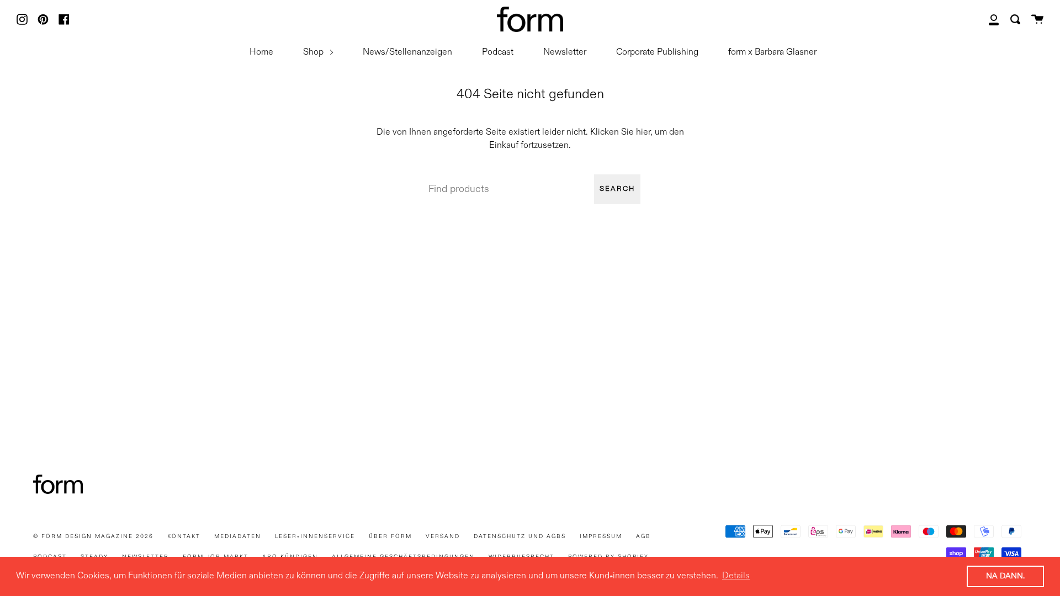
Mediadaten (237, 536)
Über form (390, 536)
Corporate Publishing (657, 52)
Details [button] (736, 576)
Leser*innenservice (315, 536)
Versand (443, 536)
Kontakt (183, 536)
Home (261, 52)
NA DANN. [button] (1005, 576)
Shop (314, 52)
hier (643, 132)
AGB (643, 536)
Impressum (601, 536)
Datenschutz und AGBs (520, 536)
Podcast (497, 52)
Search (617, 189)
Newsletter (564, 52)
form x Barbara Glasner (772, 52)
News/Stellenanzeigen (407, 52)
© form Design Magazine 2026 (93, 536)
